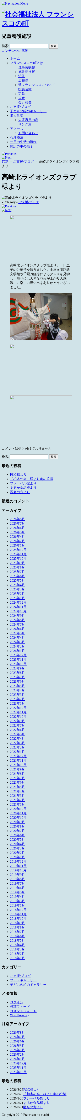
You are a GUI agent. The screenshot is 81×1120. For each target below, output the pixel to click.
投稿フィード (20, 1006)
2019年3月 (17, 901)
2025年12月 (18, 550)
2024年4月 (17, 637)
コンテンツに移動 (15, 50)
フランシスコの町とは (26, 63)
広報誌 (23, 80)
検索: (5, 46)
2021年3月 (17, 795)
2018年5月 (17, 940)
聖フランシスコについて (36, 85)
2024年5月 (17, 633)
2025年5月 (17, 580)
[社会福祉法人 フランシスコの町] (40, 23)
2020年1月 (17, 857)
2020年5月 (17, 839)
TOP (5, 161)
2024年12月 (18, 602)
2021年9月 (17, 769)
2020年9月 (17, 822)
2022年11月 (18, 712)
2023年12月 (18, 655)
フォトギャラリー (23, 980)
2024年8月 (17, 620)
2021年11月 (18, 760)
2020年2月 (17, 852)
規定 (21, 98)
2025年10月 (18, 558)
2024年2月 (17, 646)
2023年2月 (17, 699)
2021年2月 (17, 800)
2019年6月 (17, 888)
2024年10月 (18, 611)
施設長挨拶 (26, 71)
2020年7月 (17, 831)
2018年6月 (17, 936)
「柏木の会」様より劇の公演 (31, 479)
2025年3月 (17, 589)
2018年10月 (18, 918)
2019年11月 (18, 866)
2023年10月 (18, 664)
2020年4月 (17, 844)
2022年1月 (17, 751)
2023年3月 (17, 694)
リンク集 (25, 124)
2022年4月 (17, 738)
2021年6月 (17, 782)
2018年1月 (17, 958)
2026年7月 (17, 523)
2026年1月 (17, 545)
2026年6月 (17, 528)
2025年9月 (17, 563)
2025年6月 (17, 576)
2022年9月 (17, 721)
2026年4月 (17, 536)
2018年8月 (17, 927)
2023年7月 (17, 677)
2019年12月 (18, 861)
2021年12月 (18, 756)
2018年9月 (17, 923)
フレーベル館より (23, 483)
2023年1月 (17, 703)
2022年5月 (17, 734)
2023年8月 (17, 672)
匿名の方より (20, 492)
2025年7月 (17, 571)
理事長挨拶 (26, 67)
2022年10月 (18, 716)
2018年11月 (18, 914)
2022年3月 (17, 743)
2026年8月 (17, 519)
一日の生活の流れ (23, 142)
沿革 (21, 76)
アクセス (16, 128)
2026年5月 (17, 532)
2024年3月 (17, 642)
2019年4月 (17, 896)
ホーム (15, 58)
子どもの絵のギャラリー (28, 111)
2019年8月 (17, 879)
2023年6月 (17, 681)
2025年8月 (17, 567)
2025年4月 (17, 585)
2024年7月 (17, 624)
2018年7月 (17, 932)
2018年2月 (17, 953)
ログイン (16, 1002)
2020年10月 (18, 817)
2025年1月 (17, 598)
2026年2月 (17, 541)
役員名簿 (25, 89)
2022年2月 (17, 747)
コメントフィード (23, 1011)
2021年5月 (17, 787)
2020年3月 (17, 848)
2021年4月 (17, 791)
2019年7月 (17, 883)
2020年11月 (18, 813)
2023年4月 (17, 690)
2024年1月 (17, 651)
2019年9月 (17, 874)
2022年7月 (17, 725)
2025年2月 (17, 593)
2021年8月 (17, 773)
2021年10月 (18, 765)
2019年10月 (18, 870)
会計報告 (25, 102)
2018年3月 (17, 949)
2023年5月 (17, 686)
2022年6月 (17, 730)
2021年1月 (17, 804)
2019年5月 (17, 892)
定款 (21, 93)
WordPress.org (19, 1015)
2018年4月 (17, 945)
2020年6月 (17, 835)
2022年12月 (18, 708)
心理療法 (16, 137)
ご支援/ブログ (20, 107)
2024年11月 (18, 607)
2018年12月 (18, 910)
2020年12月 (18, 809)
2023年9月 (17, 668)
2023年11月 (18, 659)
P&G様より (18, 474)
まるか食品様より (23, 487)
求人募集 (16, 115)
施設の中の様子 (21, 146)
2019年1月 (17, 905)
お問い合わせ (28, 133)
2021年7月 (17, 778)
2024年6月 (17, 629)
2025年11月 (18, 554)
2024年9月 (17, 615)
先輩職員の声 (28, 120)
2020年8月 (17, 826)
